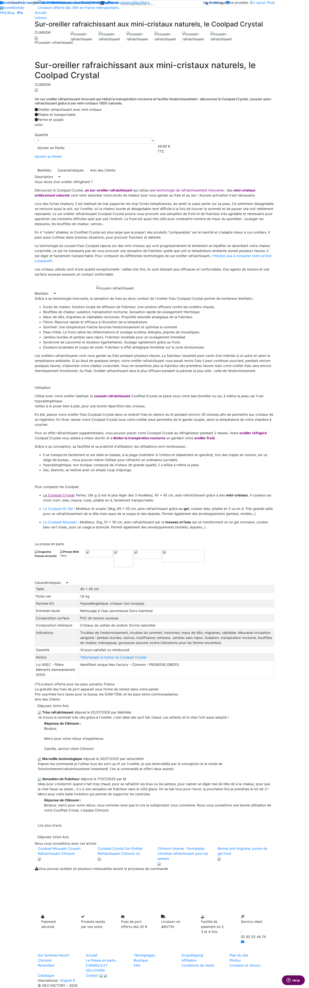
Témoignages (144, 955)
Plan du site (239, 955)
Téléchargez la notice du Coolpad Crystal (113, 657)
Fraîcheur (25, 2)
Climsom (45, 960)
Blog (11, 13)
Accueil (91, 955)
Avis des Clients (102, 170)
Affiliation (189, 960)
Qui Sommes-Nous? (53, 955)
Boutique (10, 2)
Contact (92, 975)
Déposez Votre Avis (53, 706)
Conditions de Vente (198, 965)
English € (68, 980)
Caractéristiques (71, 170)
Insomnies (123, 2)
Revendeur (46, 965)
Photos (235, 960)
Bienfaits (44, 170)
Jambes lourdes (101, 2)
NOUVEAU (140, 2)
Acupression (71, 2)
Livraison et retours (245, 965)
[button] (53, 42)
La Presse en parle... (102, 960)
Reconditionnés (12, 7)
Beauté (54, 2)
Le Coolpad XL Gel (58, 509)
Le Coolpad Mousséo (60, 522)
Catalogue (46, 975)
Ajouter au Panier (51, 148)
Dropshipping (192, 955)
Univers (41, 18)
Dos (85, 2)
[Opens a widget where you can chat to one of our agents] (293, 980)
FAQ (3, 13)
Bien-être (41, 2)
